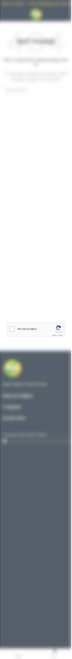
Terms (60, 335)
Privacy (54, 335)
